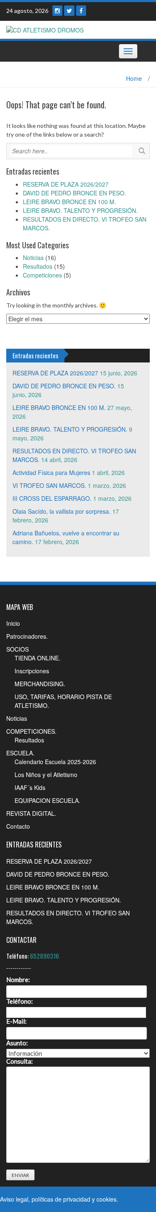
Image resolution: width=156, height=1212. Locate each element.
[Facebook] (81, 10)
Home (134, 78)
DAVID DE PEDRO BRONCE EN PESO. (74, 193)
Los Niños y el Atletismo (46, 774)
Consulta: (19, 1061)
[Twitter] (69, 10)
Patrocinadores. (27, 636)
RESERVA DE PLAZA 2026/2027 (66, 184)
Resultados (37, 266)
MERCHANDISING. (40, 684)
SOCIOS (17, 649)
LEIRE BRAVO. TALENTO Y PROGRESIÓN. (80, 210)
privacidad (76, 1199)
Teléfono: (19, 1001)
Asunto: (17, 1043)
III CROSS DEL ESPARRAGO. (52, 498)
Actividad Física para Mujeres (51, 472)
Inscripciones (32, 671)
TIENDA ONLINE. (37, 658)
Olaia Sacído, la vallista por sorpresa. (61, 511)
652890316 (44, 955)
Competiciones (42, 275)
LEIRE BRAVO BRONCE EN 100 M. (69, 201)
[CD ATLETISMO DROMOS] (45, 29)
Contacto (18, 826)
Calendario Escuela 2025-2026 (55, 761)
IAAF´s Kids (30, 787)
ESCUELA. (20, 753)
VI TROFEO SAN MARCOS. (49, 485)
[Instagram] (57, 10)
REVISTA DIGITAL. (31, 813)
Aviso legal (14, 1199)
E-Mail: (16, 1021)
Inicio (13, 623)
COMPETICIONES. (31, 731)
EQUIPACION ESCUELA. (47, 800)
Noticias (33, 257)
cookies (106, 1199)
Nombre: (18, 979)
